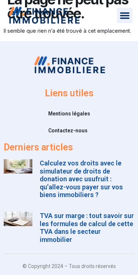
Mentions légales (69, 114)
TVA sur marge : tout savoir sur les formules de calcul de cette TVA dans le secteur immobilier (87, 227)
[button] (124, 15)
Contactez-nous (68, 130)
